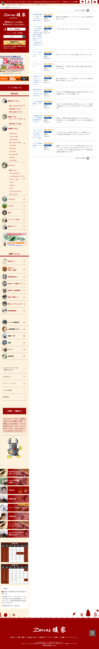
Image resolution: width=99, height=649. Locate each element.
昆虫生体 (14, 94)
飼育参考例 (12, 499)
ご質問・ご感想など (14, 411)
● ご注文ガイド (7, 376)
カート (94, 3)
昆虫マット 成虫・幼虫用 (12, 269)
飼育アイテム (14, 254)
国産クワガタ (15, 117)
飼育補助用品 (12, 310)
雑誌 (9, 342)
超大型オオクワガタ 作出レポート (15, 473)
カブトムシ (11, 165)
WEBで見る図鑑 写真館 (14, 481)
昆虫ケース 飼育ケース (15, 283)
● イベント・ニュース (9, 383)
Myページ (89, 3)
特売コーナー (12, 226)
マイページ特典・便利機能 (14, 33)
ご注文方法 (12, 637)
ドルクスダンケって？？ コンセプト (17, 525)
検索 (24, 36)
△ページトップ (71, 637)
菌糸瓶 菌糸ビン (13, 277)
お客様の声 (12, 516)
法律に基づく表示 (32, 637)
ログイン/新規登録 (14, 29)
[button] (94, 10)
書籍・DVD (11, 336)
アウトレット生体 (13, 219)
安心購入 (56, 637)
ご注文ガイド (66, 1)
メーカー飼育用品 (13, 322)
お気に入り (82, 3)
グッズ (10, 349)
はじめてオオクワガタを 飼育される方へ (17, 534)
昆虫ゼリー (11, 261)
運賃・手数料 (21, 637)
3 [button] (92, 10)
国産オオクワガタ (13, 101)
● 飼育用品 (5, 397)
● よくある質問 (7, 390)
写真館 (62, 637)
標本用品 (11, 356)
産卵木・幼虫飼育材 (14, 290)
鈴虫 (9, 212)
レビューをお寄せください (19, 506)
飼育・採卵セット (13, 297)
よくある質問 (74, 1)
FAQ (50, 637)
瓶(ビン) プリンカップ (15, 304)
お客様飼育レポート (14, 329)
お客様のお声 (42, 637)
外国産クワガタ (13, 128)
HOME (2, 7)
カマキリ (11, 206)
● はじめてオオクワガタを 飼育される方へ (10, 369)
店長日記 (12, 490)
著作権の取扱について (49, 645)
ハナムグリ (11, 199)
